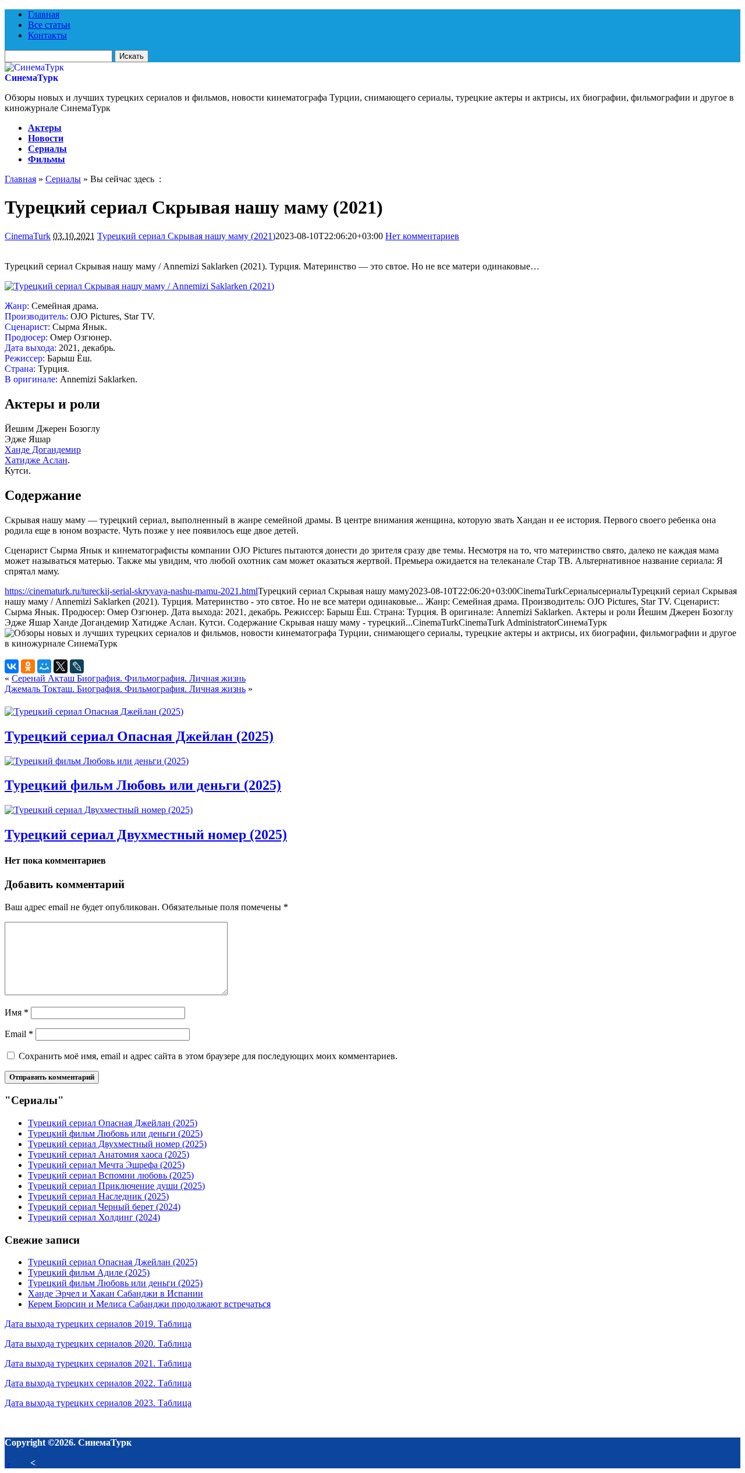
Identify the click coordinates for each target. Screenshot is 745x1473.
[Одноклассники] (28, 666)
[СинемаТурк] (34, 67)
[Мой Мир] (44, 666)
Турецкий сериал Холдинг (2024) (94, 1217)
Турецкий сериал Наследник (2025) (98, 1196)
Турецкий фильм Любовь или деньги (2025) (143, 785)
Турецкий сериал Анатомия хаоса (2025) (108, 1154)
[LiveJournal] (77, 666)
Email (19, 1034)
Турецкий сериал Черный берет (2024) (104, 1207)
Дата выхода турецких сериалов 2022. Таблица (98, 1383)
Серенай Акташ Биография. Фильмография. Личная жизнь (129, 678)
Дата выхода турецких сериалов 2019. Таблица (98, 1324)
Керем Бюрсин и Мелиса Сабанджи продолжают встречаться (149, 1304)
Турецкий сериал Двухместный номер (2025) (146, 834)
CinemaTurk (28, 236)
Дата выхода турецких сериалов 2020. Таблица (98, 1343)
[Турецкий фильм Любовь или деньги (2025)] (97, 761)
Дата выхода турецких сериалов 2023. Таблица (98, 1403)
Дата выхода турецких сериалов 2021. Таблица (98, 1363)
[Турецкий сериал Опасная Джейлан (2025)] (94, 711)
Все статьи (49, 25)
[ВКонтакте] (12, 666)
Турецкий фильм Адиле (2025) (89, 1272)
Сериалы (47, 149)
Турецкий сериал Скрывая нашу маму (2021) (186, 236)
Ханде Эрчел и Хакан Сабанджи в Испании (115, 1293)
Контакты (47, 35)
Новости (45, 138)
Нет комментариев (422, 236)
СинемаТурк (31, 78)
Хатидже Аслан (36, 460)
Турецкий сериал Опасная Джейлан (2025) (139, 736)
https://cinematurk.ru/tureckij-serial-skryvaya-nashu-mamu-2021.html (131, 591)
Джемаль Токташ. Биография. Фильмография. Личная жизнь (125, 689)
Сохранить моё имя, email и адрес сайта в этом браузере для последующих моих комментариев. (208, 1056)
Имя (17, 1012)
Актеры (45, 128)
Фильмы (46, 159)
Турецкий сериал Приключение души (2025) (116, 1186)
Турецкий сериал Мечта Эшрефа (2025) (106, 1165)
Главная (43, 14)
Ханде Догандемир (43, 450)
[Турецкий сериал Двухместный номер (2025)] (99, 810)
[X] (61, 666)
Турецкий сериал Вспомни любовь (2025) (111, 1175)
